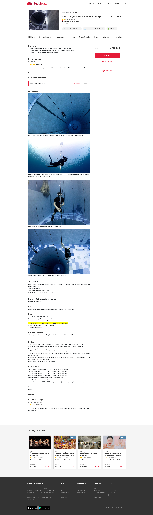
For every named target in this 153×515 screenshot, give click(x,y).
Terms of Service (65, 492)
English (91, 3)
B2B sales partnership (99, 492)
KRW (99, 3)
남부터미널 (66, 23)
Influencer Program (99, 497)
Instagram (113, 490)
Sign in (109, 3)
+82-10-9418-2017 (81, 490)
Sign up (117, 3)
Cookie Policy (64, 497)
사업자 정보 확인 (50, 492)
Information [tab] (60, 37)
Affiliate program (98, 490)
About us (63, 488)
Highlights (31, 37)
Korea (69, 12)
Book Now (107, 55)
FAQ (62, 490)
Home (63, 12)
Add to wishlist (108, 61)
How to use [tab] (71, 37)
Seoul (75, 12)
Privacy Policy (64, 495)
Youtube (113, 492)
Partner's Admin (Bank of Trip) (101, 495)
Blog (112, 495)
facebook (113, 488)
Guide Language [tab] (120, 37)
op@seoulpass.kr (81, 492)
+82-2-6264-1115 (81, 488)
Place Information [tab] (84, 37)
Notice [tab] (96, 37)
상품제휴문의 (97, 488)
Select (85, 83)
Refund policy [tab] (107, 37)
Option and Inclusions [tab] (45, 37)
